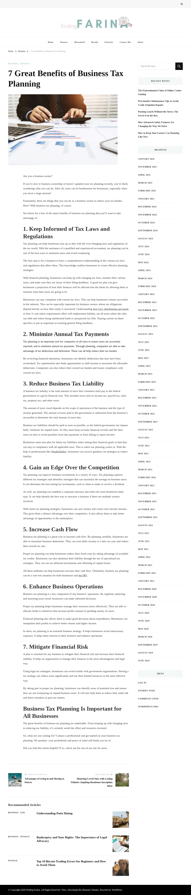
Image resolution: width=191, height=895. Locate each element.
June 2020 (144, 621)
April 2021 (144, 557)
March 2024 (145, 278)
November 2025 (147, 167)
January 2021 (146, 581)
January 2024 (146, 294)
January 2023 (146, 390)
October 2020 (146, 605)
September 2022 (148, 422)
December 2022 (147, 398)
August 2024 (145, 239)
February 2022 (147, 477)
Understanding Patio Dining (55, 813)
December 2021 (147, 493)
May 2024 (143, 262)
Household (79, 42)
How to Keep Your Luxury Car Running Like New (158, 135)
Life (22, 813)
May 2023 (143, 358)
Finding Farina (33, 890)
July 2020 (143, 613)
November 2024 (147, 215)
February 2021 (147, 573)
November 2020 (147, 597)
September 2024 (148, 230)
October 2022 (146, 414)
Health (94, 42)
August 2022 (145, 430)
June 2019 (144, 661)
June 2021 (144, 541)
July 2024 (143, 246)
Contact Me (125, 42)
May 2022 (143, 453)
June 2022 (144, 446)
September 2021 (148, 517)
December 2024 (147, 207)
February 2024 (147, 286)
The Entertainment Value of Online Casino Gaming (159, 92)
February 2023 (147, 382)
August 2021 (145, 525)
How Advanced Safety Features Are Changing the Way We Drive (156, 124)
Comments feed (148, 699)
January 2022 (146, 485)
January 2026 (146, 159)
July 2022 (143, 438)
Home (51, 42)
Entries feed (146, 691)
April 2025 (144, 175)
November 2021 (147, 501)
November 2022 (147, 406)
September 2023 (148, 326)
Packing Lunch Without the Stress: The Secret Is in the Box (158, 113)
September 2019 (148, 645)
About (140, 42)
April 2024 (144, 270)
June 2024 (144, 254)
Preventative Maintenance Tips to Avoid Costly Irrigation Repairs (158, 103)
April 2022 (144, 462)
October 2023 (146, 318)
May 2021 (143, 549)
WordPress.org (148, 707)
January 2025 (146, 199)
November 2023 (147, 310)
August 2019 (145, 653)
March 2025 (145, 183)
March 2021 (145, 565)
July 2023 (143, 342)
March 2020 (145, 637)
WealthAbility (58, 451)
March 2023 (145, 374)
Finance (64, 42)
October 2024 (146, 223)
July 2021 (143, 533)
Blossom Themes (90, 890)
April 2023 (144, 366)
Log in (142, 683)
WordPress (117, 890)
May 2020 (143, 629)
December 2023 (147, 302)
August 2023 (145, 334)
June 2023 (144, 350)
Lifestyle (108, 42)
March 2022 (145, 469)
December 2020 (147, 589)
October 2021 (146, 509)
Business (13, 64)
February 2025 (147, 191)
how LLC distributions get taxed (110, 308)
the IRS (83, 575)
